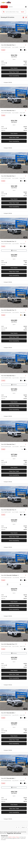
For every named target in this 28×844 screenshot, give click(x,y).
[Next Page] (19, 827)
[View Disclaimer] (20, 584)
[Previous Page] (16, 827)
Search (22, 11)
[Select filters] (23, 17)
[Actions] (25, 45)
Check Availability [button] (14, 76)
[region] (14, 63)
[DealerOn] (4, 835)
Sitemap (14, 837)
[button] (4, 7)
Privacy (17, 837)
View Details (14, 68)
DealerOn (10, 837)
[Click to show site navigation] (26, 7)
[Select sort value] (26, 17)
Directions (11, 6)
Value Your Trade (14, 72)
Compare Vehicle (8, 82)
